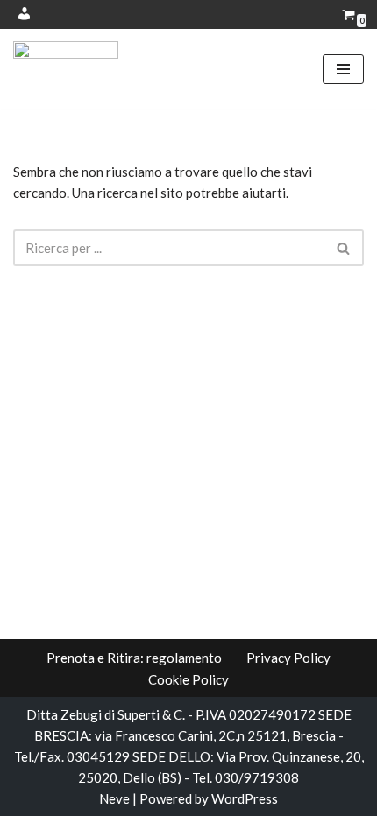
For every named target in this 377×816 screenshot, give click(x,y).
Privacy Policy (288, 657)
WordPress (244, 798)
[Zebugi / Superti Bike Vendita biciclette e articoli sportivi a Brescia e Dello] (65, 68)
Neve (114, 798)
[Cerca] (344, 247)
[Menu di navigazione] (343, 69)
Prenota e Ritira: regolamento (134, 657)
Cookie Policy (188, 679)
